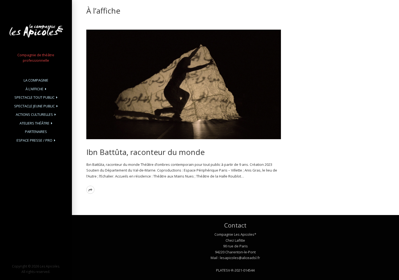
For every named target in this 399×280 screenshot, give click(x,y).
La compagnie (36, 80)
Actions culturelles (34, 114)
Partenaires (36, 131)
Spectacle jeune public (34, 106)
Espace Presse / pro (34, 140)
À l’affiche (34, 88)
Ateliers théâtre (34, 123)
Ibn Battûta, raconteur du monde (145, 152)
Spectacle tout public (34, 97)
